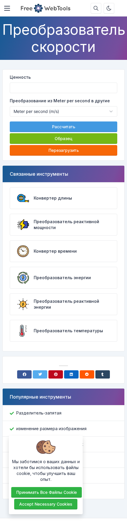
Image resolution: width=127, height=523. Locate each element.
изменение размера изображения (51, 428)
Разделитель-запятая (38, 412)
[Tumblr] (102, 374)
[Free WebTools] (47, 8)
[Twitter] (40, 374)
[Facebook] (24, 374)
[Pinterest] (55, 374)
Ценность (20, 77)
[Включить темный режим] (109, 8)
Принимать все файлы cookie (46, 492)
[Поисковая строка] (96, 8)
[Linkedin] (71, 374)
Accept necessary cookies (45, 503)
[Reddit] (87, 374)
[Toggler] (7, 8)
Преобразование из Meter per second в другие (60, 100)
